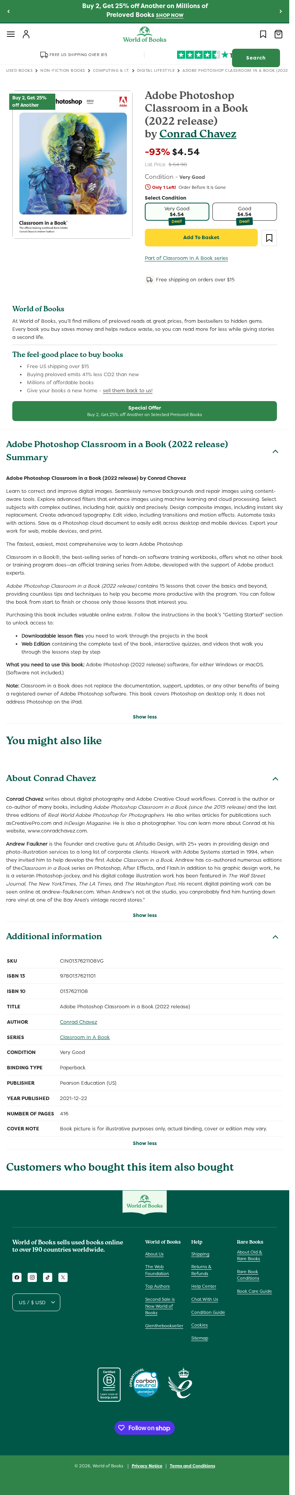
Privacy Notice (147, 1466)
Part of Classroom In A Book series (186, 258)
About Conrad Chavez (51, 779)
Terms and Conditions (192, 1466)
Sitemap (199, 1338)
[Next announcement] (280, 11)
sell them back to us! (127, 390)
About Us (154, 1254)
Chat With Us (204, 1299)
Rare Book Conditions (248, 1275)
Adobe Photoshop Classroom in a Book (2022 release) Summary (117, 452)
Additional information (54, 937)
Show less (145, 717)
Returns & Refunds (201, 1270)
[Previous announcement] (8, 11)
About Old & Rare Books (249, 1255)
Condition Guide (208, 1312)
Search (256, 58)
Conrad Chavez (198, 135)
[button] (10, 34)
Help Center (203, 1286)
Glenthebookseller (164, 1325)
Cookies (199, 1325)
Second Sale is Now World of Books (160, 1306)
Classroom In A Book (85, 1037)
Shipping (200, 1254)
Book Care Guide (254, 1291)
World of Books (108, 1466)
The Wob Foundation (157, 1270)
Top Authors (157, 1286)
